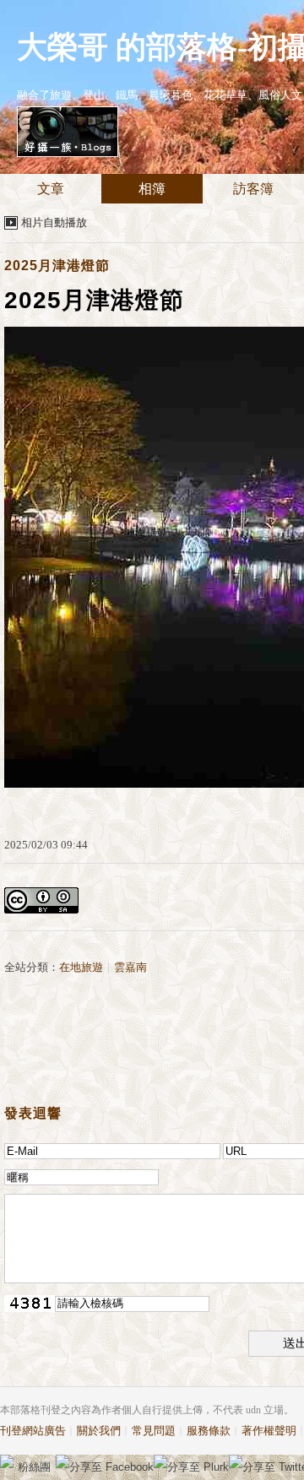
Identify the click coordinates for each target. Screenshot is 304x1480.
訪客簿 (253, 189)
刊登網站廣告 (33, 1430)
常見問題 (154, 1430)
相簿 (152, 189)
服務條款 (209, 1430)
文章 (50, 189)
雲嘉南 (130, 967)
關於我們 (99, 1430)
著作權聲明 (269, 1430)
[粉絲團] (7, 1461)
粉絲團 (34, 1467)
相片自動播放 (54, 222)
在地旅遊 (81, 967)
